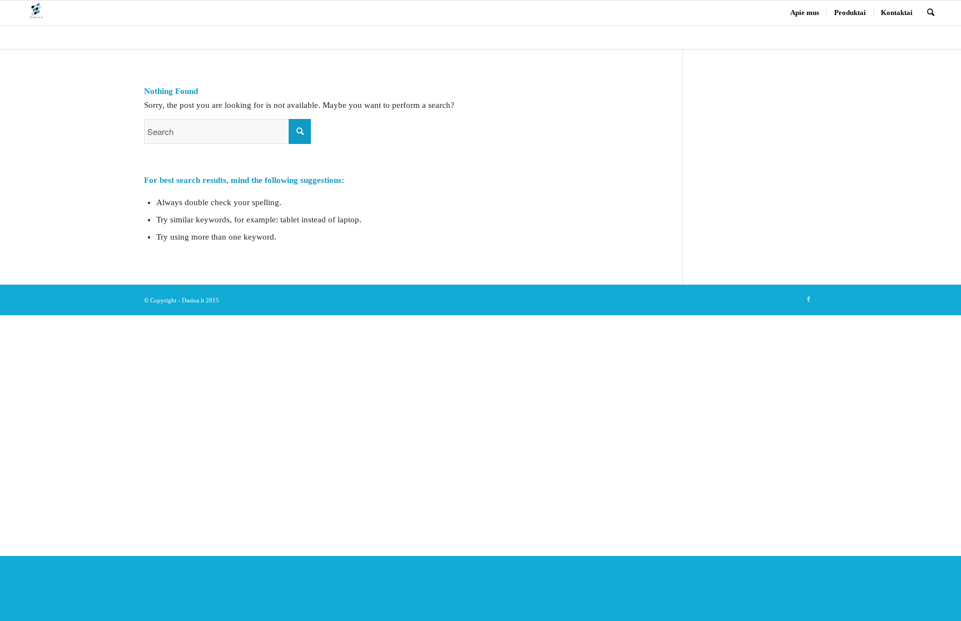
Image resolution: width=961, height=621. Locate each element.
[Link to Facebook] (808, 299)
